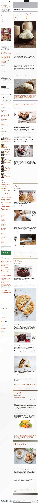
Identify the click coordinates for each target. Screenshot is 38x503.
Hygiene (8, 271)
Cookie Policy (18, 501)
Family (24, 252)
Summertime (3, 124)
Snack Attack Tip (19, 393)
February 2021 (3, 230)
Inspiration (31, 97)
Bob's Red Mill (5, 258)
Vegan (22, 96)
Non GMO (30, 437)
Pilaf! (2, 111)
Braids (2, 128)
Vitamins (7, 204)
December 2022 (3, 224)
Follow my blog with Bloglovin (20, 397)
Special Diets (18, 385)
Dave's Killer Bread (5, 262)
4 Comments (21, 98)
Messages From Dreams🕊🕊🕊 (6, 53)
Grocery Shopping (9, 269)
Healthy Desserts (24, 437)
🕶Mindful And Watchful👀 (5, 63)
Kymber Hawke (6, 146)
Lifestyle (24, 95)
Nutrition (3, 278)
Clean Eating (8, 259)
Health (21, 95)
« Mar (2, 104)
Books (7, 258)
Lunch (7, 275)
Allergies (23, 384)
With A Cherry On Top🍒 (5, 115)
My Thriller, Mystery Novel (7, 139)
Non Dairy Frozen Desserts (28, 95)
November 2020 (3, 232)
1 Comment (27, 438)
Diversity (3, 264)
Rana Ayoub (5, 154)
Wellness (31, 96)
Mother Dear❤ (3, 65)
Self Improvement (7, 201)
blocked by (7, 253)
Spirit (7, 202)
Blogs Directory (3, 328)
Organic (7, 197)
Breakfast (9, 258)
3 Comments (32, 256)
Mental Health (3, 23)
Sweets (18, 96)
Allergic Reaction (19, 384)
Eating (18, 95)
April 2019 (2, 242)
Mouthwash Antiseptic (4, 116)
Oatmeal (16, 186)
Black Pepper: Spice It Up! (5, 112)
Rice (5, 286)
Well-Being (28, 96)
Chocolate (19, 386)
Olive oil (4, 197)
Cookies (20, 252)
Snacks (19, 438)
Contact (2, 19)
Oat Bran (24, 256)
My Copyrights (3, 21)
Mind (2, 195)
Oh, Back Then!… (6, 149)
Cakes (17, 386)
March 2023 (3, 220)
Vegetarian (25, 96)
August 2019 (3, 237)
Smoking (10, 287)
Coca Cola (22, 386)
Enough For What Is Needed (5, 121)
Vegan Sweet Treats (20, 444)
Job (7, 273)
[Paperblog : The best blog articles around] (3, 313)
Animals (2, 258)
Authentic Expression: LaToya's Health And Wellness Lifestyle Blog (5, 6)
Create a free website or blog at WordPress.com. (20, 496)
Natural (34, 435)
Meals (31, 435)
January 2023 (3, 223)
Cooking (3, 261)
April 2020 (2, 233)
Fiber (4, 267)
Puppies (10, 285)
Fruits (19, 437)
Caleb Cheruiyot (6, 141)
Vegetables (8, 290)
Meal (19, 256)
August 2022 (3, 229)
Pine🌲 (2, 120)
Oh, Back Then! (3, 110)
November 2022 (3, 225)
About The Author (3, 17)
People (3, 199)
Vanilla (20, 96)
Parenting (5, 279)
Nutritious (21, 256)
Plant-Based (17, 436)
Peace (10, 197)
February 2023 (3, 221)
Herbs (6, 271)
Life (9, 190)
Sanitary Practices (8, 286)
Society (4, 289)
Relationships (3, 286)
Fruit (25, 435)
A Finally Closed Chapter (5, 58)
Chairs (2, 123)
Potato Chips (16, 438)
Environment (4, 184)
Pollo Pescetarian (5, 285)
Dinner (8, 262)
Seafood (2, 287)
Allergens (34, 385)
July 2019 (2, 238)
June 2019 (2, 239)
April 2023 (2, 219)
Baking (15, 386)
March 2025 (3, 215)
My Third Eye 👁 (3, 52)
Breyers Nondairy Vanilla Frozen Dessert (19, 97)
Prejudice (8, 285)
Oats (29, 256)
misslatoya (5, 138)
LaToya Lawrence (4, 308)
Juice (7, 190)
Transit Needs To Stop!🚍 (5, 114)
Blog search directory (4, 325)
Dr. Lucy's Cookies (21, 490)
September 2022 (3, 228)
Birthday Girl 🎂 (3, 62)
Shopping (8, 287)
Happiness (28, 252)
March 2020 (3, 234)
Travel (2, 290)
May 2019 (2, 241)
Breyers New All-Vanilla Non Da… (7, 163)
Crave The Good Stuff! (4, 125)
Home (2, 15)
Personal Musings (16, 98)
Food (19, 95)
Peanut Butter (8, 279)
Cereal (18, 252)
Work (6, 294)
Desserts (28, 386)
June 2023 (2, 216)
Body (25, 384)
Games (6, 269)
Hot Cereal (33, 252)
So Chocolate (17, 261)
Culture (6, 261)
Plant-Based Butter (4, 284)
